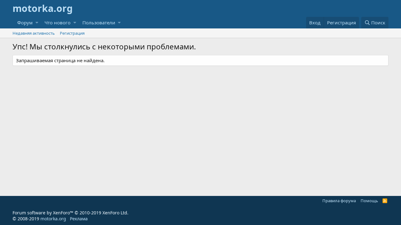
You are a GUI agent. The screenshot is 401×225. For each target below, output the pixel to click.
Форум (25, 22)
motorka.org (53, 219)
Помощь (369, 200)
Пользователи (98, 22)
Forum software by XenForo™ (70, 213)
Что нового (57, 22)
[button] (37, 22)
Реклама (79, 219)
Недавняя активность (34, 33)
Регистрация (72, 33)
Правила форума (339, 200)
